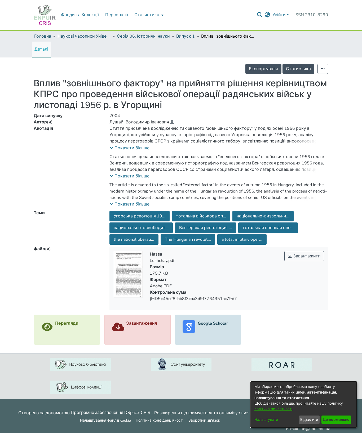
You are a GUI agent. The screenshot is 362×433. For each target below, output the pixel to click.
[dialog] (304, 404)
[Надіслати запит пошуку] (260, 15)
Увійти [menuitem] (279, 15)
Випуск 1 (185, 36)
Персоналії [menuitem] (116, 15)
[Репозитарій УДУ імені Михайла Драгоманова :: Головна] (45, 14)
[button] (129, 148)
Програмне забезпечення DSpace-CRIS (110, 413)
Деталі (41, 49)
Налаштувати (266, 419)
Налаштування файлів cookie (105, 420)
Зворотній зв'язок (204, 420)
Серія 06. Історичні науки (143, 36)
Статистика (298, 69)
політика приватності (273, 409)
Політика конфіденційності (159, 420)
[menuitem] (148, 15)
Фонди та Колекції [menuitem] (80, 15)
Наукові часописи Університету (84, 36)
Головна (42, 36)
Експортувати (263, 69)
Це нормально (336, 419)
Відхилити (309, 419)
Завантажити (306, 256)
